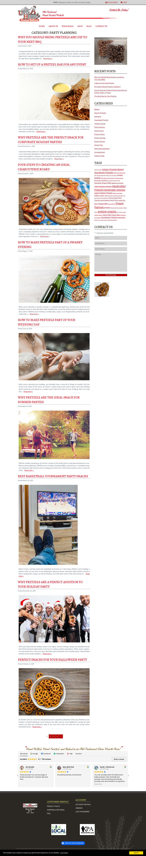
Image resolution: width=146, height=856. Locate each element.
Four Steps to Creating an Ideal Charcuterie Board (44, 166)
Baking (96, 109)
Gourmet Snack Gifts (102, 183)
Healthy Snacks (99, 124)
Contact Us (101, 26)
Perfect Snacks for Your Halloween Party (52, 659)
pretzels (107, 208)
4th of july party (98, 169)
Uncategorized (99, 152)
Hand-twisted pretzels (103, 186)
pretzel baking (104, 200)
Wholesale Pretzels (112, 220)
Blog (89, 26)
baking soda (116, 172)
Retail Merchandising (101, 149)
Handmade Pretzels (101, 120)
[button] (34, 753)
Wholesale (68, 26)
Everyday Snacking (100, 180)
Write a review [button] (119, 759)
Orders (79, 808)
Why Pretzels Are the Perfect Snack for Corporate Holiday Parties (51, 139)
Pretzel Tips (98, 145)
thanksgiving (121, 217)
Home (42, 26)
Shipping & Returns (55, 810)
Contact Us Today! (118, 9)
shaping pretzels (98, 215)
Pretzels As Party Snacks (117, 207)
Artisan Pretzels (109, 169)
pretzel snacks (107, 211)
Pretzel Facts (99, 131)
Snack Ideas (116, 215)
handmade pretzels (114, 190)
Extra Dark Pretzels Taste (113, 180)
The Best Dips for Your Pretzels (105, 96)
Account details (83, 804)
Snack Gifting (107, 215)
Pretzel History (99, 134)
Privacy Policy (53, 806)
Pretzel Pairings (100, 138)
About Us (53, 26)
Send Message (110, 275)
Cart (124, 2)
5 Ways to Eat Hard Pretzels (104, 83)
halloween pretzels (117, 183)
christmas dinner (119, 178)
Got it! (136, 853)
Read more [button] (98, 784)
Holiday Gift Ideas (109, 195)
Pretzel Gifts (103, 204)
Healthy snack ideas (117, 193)
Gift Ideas (97, 116)
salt (117, 212)
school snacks (122, 212)
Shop (80, 26)
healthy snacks (99, 195)
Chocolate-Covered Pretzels (108, 178)
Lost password (82, 811)
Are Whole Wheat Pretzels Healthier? (107, 87)
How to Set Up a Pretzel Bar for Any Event (52, 64)
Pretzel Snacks (99, 141)
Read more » (48, 58)
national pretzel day (118, 195)
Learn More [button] (64, 853)
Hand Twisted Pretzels (103, 193)
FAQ (48, 813)
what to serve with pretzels (100, 220)
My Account (112, 2)
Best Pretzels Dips (101, 175)
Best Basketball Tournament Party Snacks (53, 476)
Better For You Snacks (111, 175)
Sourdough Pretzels (109, 217)
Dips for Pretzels (100, 113)
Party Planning (99, 127)
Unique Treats (99, 156)
